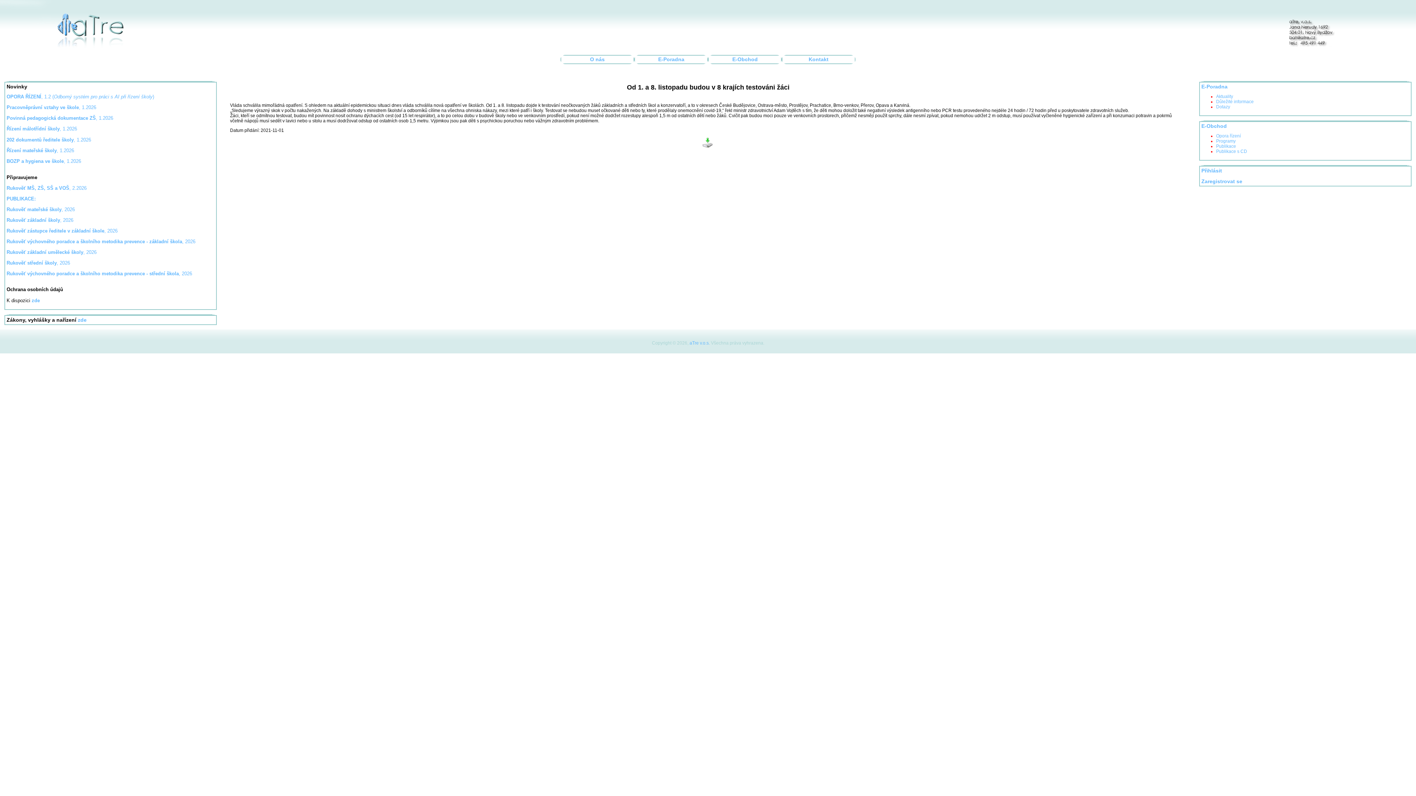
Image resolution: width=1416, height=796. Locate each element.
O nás (597, 59)
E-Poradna (671, 59)
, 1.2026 (60, 118)
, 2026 (41, 209)
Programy (1226, 141)
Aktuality (1224, 96)
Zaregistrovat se (1221, 181)
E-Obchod (745, 59)
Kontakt (819, 59)
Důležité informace (1235, 101)
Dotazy (1223, 106)
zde (82, 320)
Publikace (1226, 146)
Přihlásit (1211, 171)
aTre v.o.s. (700, 343)
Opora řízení (1228, 136)
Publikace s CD (1231, 151)
